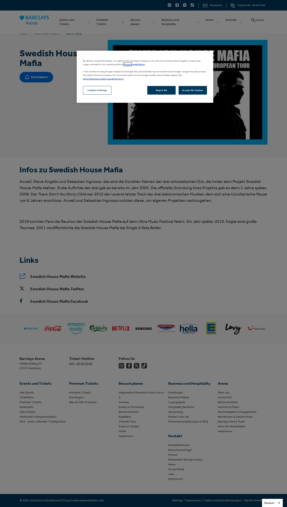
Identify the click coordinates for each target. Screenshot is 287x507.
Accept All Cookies (192, 90)
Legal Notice (138, 64)
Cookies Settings (97, 90)
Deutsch (269, 502)
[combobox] (272, 503)
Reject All (161, 90)
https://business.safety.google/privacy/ (103, 78)
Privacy (127, 64)
